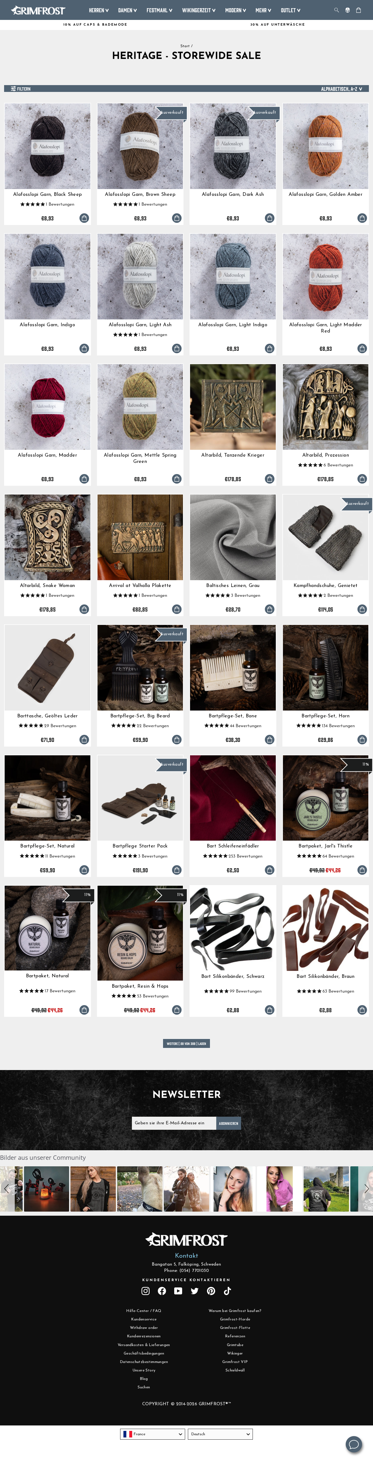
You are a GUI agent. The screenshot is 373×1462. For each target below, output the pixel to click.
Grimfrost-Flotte (235, 1328)
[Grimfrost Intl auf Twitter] (195, 1291)
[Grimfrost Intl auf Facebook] (162, 1291)
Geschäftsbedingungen (144, 1354)
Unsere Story (144, 1370)
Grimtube (235, 1345)
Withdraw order (144, 1328)
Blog (144, 1379)
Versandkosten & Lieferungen (144, 1345)
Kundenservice (143, 1319)
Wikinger (235, 1354)
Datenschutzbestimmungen (144, 1362)
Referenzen (235, 1336)
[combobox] (152, 1434)
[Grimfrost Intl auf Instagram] (145, 1291)
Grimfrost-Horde (235, 1319)
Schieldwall (235, 1370)
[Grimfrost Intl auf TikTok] (227, 1291)
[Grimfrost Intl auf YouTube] (178, 1291)
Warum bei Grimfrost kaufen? (235, 1311)
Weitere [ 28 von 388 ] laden (186, 1043)
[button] (7, 1189)
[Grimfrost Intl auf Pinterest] (211, 1291)
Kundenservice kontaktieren (186, 1280)
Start (185, 46)
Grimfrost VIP (235, 1362)
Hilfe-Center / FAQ (143, 1311)
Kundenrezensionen (144, 1336)
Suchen (144, 1387)
